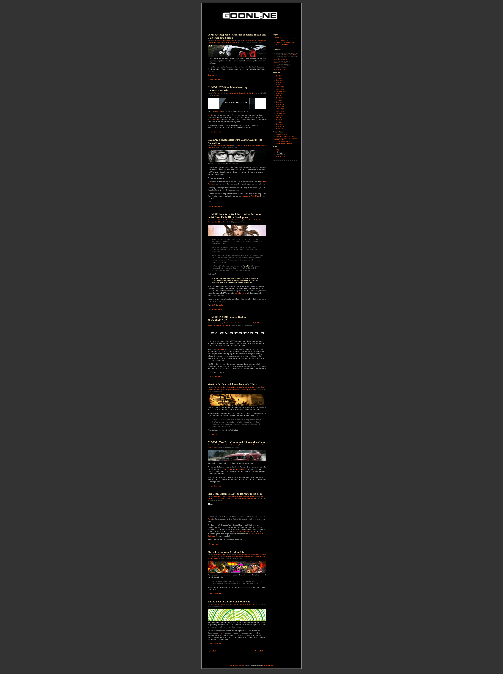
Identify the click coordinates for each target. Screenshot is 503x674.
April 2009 (278, 101)
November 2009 (280, 88)
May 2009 (279, 99)
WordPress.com (280, 156)
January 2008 (280, 128)
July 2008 (278, 117)
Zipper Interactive (251, 389)
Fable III (233, 220)
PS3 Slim (248, 93)
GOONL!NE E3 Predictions (284, 143)
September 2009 (281, 91)
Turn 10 (228, 42)
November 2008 (280, 110)
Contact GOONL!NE (282, 41)
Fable (228, 220)
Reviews (278, 46)
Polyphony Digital (252, 498)
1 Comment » (212, 434)
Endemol (241, 604)
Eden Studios (234, 445)
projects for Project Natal (251, 196)
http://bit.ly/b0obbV (290, 54)
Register (278, 149)
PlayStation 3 (218, 93)
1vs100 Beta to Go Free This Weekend (229, 601)
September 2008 (281, 113)
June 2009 (279, 97)
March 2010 (279, 80)
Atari (227, 445)
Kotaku (220, 305)
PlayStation (232, 93)
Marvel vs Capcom (248, 554)
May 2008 (279, 121)
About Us (278, 37)
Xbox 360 (234, 40)
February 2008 (280, 126)
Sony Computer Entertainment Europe (233, 389)
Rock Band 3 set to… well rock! (285, 136)
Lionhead (239, 220)
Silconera (220, 349)
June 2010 (279, 75)
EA (215, 145)
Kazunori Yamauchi (231, 498)
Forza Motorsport (248, 40)
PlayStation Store (237, 556)
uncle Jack (218, 111)
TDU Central (227, 469)
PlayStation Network (224, 556)
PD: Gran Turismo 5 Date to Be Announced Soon (235, 493)
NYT (213, 305)
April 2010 (278, 79)
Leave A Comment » (215, 79)
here (220, 633)
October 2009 (280, 90)
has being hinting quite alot (243, 531)
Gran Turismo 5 (219, 498)
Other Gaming (218, 323)
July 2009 (278, 95)
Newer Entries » (261, 651)
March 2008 (279, 124)
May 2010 (279, 77)
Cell (256, 323)
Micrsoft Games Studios (250, 220)
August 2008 (279, 115)
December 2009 (280, 86)
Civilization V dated (281, 134)
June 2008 (279, 119)
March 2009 (279, 102)
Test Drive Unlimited (252, 445)
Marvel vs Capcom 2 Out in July (226, 551)
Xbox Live (224, 604)
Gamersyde (240, 469)
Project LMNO (256, 145)
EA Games (244, 145)
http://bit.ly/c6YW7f (280, 69)
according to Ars (214, 119)
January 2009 (280, 106)
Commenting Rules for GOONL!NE (286, 39)
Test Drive (242, 445)
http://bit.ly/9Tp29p (280, 62)
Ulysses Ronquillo (267, 665)
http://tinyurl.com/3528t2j (281, 66)
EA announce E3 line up (283, 141)
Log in (277, 151)
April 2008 (278, 123)
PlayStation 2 (217, 325)
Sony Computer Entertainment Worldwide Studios (238, 387)
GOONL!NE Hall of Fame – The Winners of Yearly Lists (284, 43)
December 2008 (280, 108)
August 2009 (279, 93)
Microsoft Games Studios (222, 40)
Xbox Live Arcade (255, 556)
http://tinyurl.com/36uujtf (281, 59)
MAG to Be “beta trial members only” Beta (232, 384)
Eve (249, 145)
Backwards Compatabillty (246, 323)
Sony (253, 93)
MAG (262, 387)
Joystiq (210, 115)
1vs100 (235, 604)
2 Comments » (213, 544)
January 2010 (280, 84)
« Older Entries (213, 651)
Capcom (238, 554)
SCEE (218, 389)
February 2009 (280, 104)
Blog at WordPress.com (237, 665)
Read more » (212, 75)
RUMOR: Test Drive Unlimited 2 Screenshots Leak (236, 442)
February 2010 (280, 82)
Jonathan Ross (240, 293)
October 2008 (280, 112)
